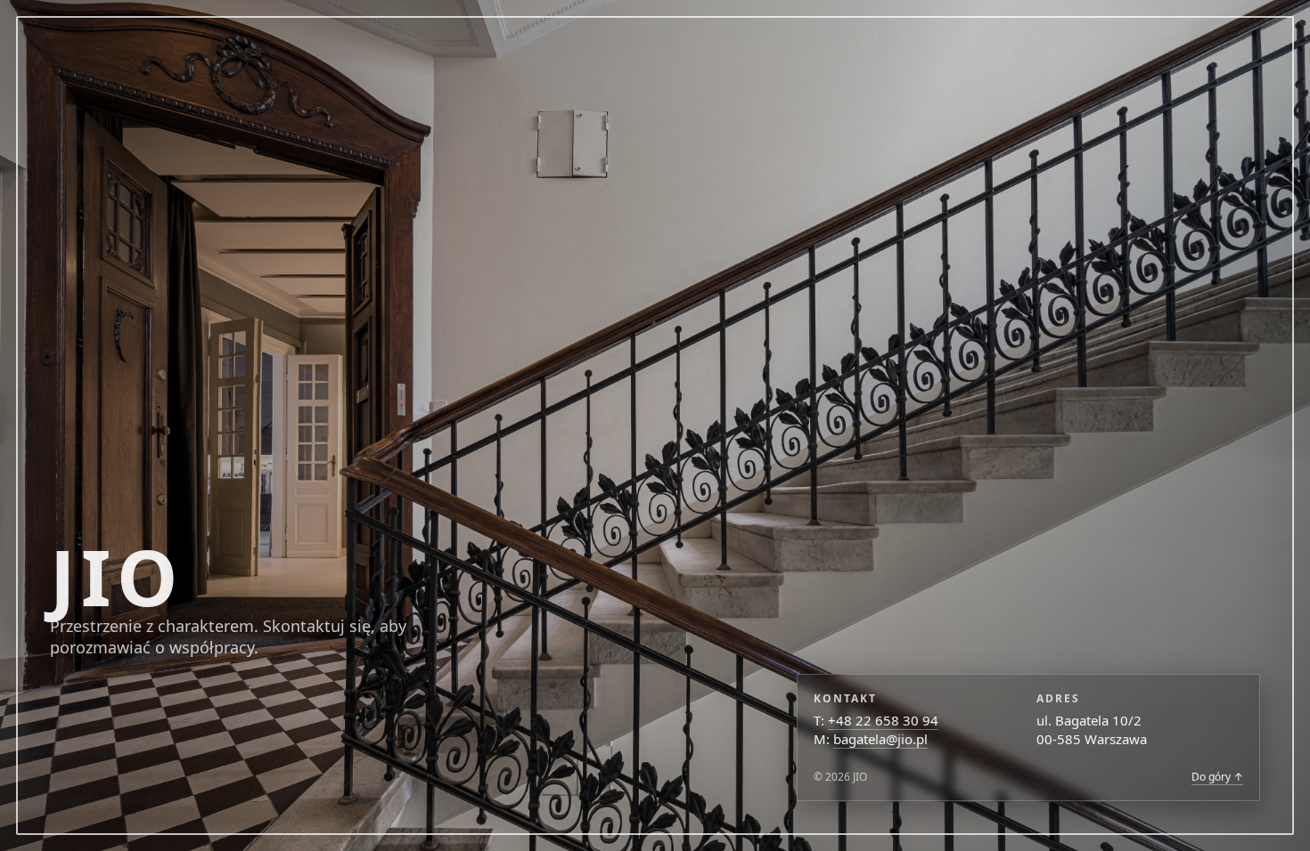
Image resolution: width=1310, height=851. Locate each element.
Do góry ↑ (1217, 776)
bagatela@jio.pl (880, 739)
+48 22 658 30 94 (883, 720)
